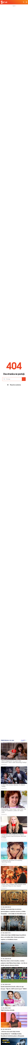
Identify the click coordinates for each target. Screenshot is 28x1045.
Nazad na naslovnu (15, 385)
